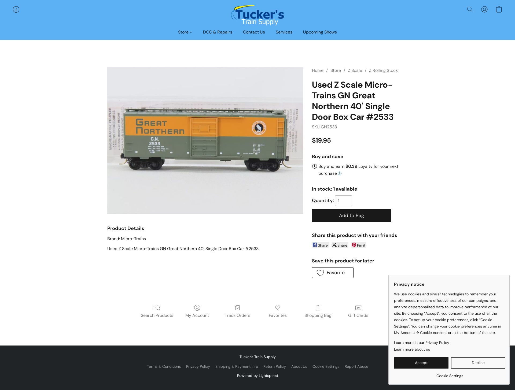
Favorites (278, 315)
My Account (197, 315)
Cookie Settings (325, 366)
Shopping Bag (318, 315)
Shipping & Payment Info (236, 366)
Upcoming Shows (320, 32)
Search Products (157, 315)
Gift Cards (358, 315)
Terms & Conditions (164, 366)
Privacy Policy (198, 366)
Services (284, 32)
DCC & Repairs (217, 32)
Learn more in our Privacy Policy (421, 342)
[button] (257, 14)
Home (317, 70)
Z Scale (355, 70)
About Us (299, 366)
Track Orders (237, 315)
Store (184, 32)
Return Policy (274, 366)
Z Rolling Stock (383, 70)
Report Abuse (356, 366)
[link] (449, 374)
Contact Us (254, 32)
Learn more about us (412, 349)
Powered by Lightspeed (257, 375)
